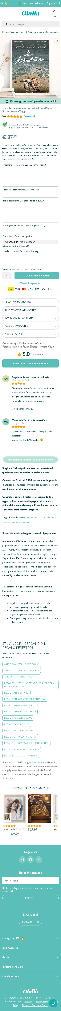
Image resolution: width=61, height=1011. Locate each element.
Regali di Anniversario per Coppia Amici (25, 699)
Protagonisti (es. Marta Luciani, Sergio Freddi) (24, 164)
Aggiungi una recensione (30, 363)
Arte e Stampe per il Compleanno (21, 664)
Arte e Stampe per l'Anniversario (21, 670)
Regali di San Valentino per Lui (20, 736)
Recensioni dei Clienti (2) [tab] (18, 301)
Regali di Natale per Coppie (18, 717)
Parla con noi (30, 922)
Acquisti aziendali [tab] (15, 333)
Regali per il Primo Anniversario (21, 749)
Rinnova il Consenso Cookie (35, 1005)
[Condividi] (56, 40)
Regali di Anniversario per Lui (20, 711)
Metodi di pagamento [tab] (17, 325)
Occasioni (13, 32)
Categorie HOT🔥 (13, 938)
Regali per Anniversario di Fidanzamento (26, 743)
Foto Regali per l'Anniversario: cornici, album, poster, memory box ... (29, 685)
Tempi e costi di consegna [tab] (19, 317)
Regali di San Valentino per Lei (20, 730)
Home (5, 32)
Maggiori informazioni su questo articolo (30, 459)
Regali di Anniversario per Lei (20, 705)
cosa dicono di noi (39, 762)
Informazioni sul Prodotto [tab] (20, 309)
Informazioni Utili (12, 967)
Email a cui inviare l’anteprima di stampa (21, 251)
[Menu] (5, 13)
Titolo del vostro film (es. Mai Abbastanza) (22, 189)
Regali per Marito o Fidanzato (20, 755)
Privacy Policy (42, 1001)
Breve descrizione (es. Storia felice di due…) (23, 200)
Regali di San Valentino (16, 724)
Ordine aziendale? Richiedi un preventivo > (22, 269)
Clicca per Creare (36, 275)
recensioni (29, 116)
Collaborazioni (10, 976)
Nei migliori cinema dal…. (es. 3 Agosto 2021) (24, 225)
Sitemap (28, 1001)
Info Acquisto (10, 948)
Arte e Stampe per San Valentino (21, 676)
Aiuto (5, 957)
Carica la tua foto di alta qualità (17, 236)
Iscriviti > (30, 897)
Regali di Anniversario (29, 32)
